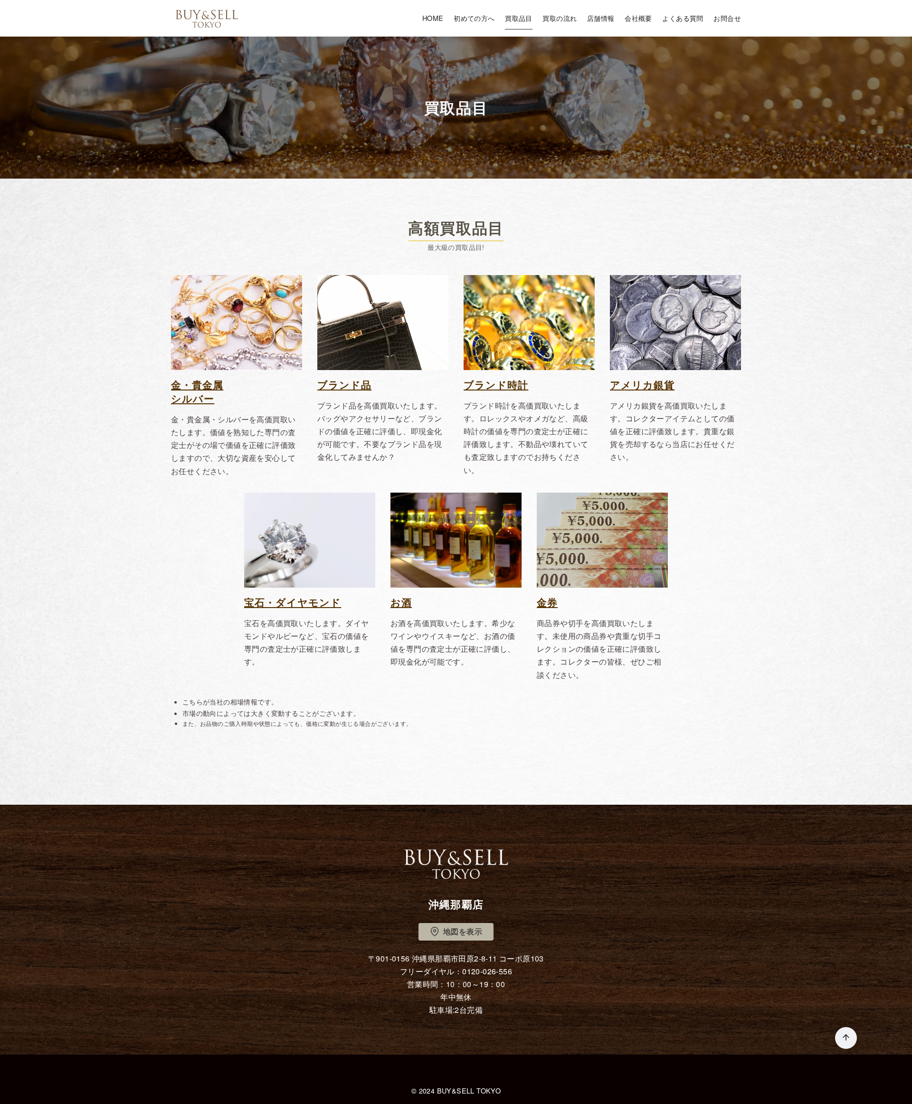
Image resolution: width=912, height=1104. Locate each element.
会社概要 (638, 18)
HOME (433, 18)
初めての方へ (474, 18)
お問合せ (727, 18)
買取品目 (518, 18)
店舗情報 (601, 18)
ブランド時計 (496, 384)
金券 (547, 602)
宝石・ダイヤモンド (292, 602)
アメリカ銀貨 (642, 384)
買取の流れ (559, 18)
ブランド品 (344, 384)
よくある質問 (682, 18)
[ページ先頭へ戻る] (846, 1038)
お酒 (401, 602)
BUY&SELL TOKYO (469, 1090)
